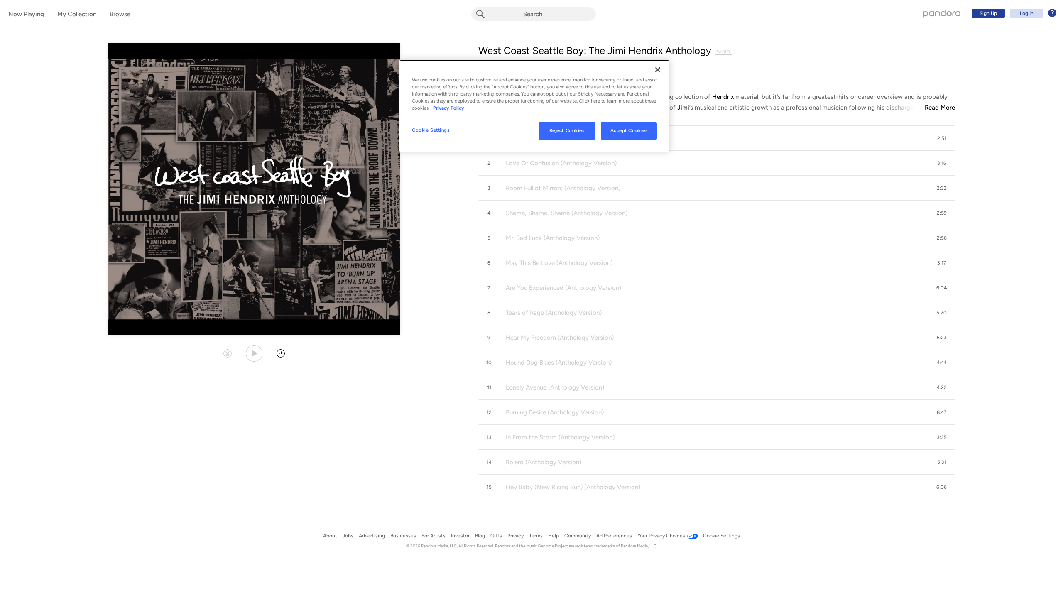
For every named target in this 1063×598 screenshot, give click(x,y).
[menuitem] (1012, 13)
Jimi (683, 107)
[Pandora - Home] (942, 13)
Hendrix (723, 96)
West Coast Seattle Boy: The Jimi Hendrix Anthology (594, 50)
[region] (534, 106)
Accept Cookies (629, 130)
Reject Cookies (567, 130)
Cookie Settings (431, 130)
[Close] (658, 70)
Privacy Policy (448, 108)
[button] (717, 138)
